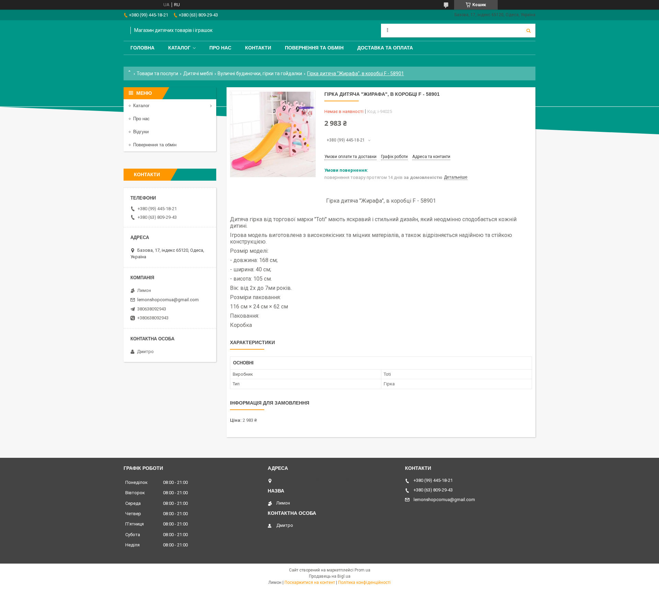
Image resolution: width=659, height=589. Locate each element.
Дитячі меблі (198, 73)
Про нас (220, 47)
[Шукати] (528, 30)
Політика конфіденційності (364, 582)
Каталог (179, 47)
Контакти (258, 47)
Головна (142, 47)
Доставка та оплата (385, 47)
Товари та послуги (157, 73)
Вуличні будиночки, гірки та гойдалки (260, 73)
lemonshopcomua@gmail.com (168, 299)
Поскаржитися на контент (310, 582)
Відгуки (141, 131)
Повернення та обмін (314, 47)
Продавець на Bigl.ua (329, 576)
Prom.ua (362, 570)
